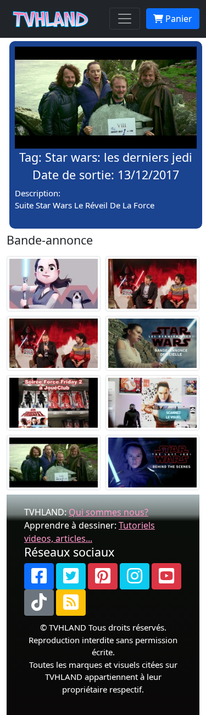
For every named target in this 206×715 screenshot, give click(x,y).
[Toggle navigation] (124, 19)
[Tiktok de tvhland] (39, 602)
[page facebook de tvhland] (39, 576)
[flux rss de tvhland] (71, 602)
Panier (177, 19)
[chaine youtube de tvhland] (166, 576)
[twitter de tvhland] (71, 576)
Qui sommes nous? (108, 512)
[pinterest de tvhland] (103, 576)
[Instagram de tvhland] (134, 576)
